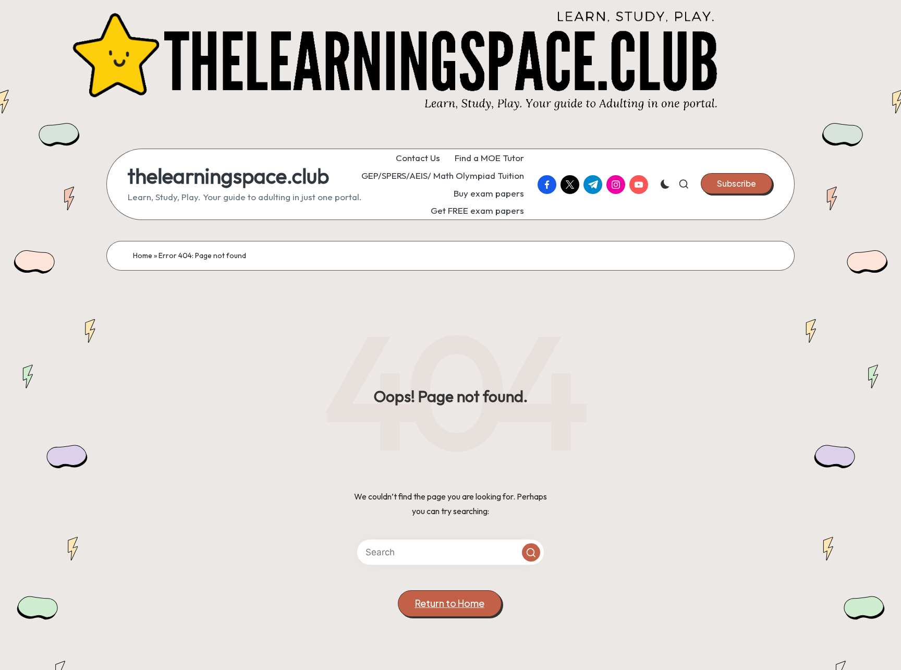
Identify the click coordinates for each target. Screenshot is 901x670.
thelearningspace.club (228, 175)
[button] (736, 183)
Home (142, 255)
